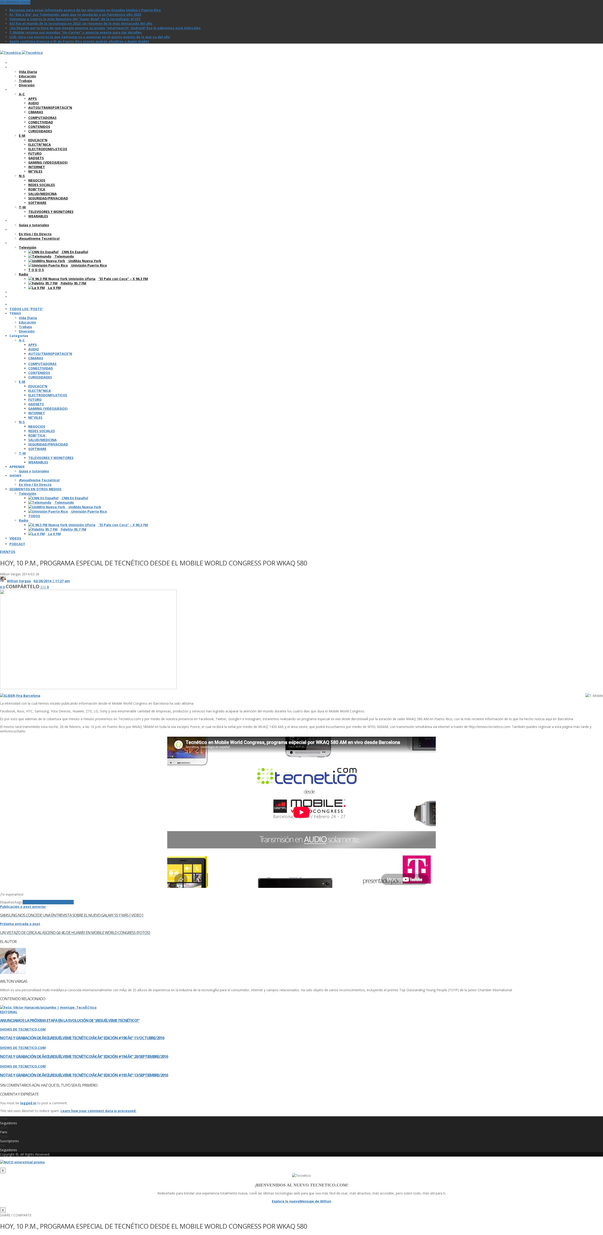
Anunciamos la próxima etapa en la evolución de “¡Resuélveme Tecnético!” (69, 1020)
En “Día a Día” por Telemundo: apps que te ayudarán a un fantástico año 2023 (75, 14)
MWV (27, 902)
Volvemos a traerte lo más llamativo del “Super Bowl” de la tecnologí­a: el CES (74, 19)
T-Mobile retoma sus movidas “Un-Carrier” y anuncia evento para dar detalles (75, 32)
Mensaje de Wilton (315, 1201)
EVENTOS (7, 551)
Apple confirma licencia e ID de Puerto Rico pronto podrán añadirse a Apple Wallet (79, 41)
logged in (28, 1103)
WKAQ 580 (65, 902)
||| (44, 587)
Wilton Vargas (19, 581)
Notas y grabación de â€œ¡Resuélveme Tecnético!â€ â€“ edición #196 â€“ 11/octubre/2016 (82, 1037)
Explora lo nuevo (286, 1201)
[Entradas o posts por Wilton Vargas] (3, 581)
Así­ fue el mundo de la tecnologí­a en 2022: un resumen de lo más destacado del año (80, 23)
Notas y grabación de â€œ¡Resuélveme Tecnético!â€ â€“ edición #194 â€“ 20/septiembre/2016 (84, 1056)
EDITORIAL (8, 1012)
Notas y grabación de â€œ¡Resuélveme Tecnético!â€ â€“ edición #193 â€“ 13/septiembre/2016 (84, 1075)
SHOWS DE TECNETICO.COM (23, 1029)
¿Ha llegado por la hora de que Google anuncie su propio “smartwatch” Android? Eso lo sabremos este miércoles (105, 28)
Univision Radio (44, 902)
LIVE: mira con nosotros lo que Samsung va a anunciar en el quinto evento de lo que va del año (89, 37)
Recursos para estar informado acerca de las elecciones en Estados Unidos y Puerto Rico (85, 10)
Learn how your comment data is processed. (98, 1111)
